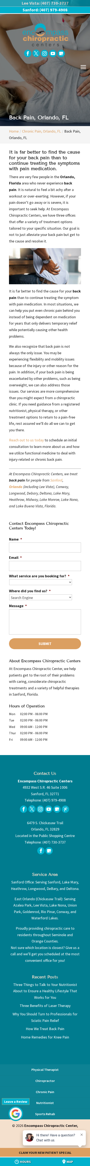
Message (18, 605)
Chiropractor (45, 1081)
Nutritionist (45, 1103)
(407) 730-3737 (54, 842)
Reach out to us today (26, 440)
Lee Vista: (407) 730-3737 (45, 3)
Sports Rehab (45, 1114)
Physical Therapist (45, 1069)
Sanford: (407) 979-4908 (45, 9)
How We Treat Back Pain (45, 1028)
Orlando (15, 486)
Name (15, 539)
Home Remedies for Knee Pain (45, 1037)
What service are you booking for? (39, 576)
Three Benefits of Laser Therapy (45, 1005)
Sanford (56, 480)
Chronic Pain (45, 1092)
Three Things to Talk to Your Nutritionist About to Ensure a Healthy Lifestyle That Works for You (45, 991)
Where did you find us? (30, 590)
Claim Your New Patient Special (45, 1152)
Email (15, 557)
